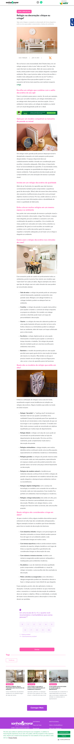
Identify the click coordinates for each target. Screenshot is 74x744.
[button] (63, 739)
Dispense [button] (64, 736)
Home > (20, 11)
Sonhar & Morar (12, 2)
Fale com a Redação (55, 728)
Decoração (36, 728)
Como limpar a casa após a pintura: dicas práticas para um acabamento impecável (36, 688)
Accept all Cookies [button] (63, 732)
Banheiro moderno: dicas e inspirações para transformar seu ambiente (15, 688)
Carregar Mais (37, 708)
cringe (19, 84)
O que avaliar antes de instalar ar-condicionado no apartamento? (57, 688)
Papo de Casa (26, 11)
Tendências (11, 660)
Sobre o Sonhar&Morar (56, 725)
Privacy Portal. (12, 737)
